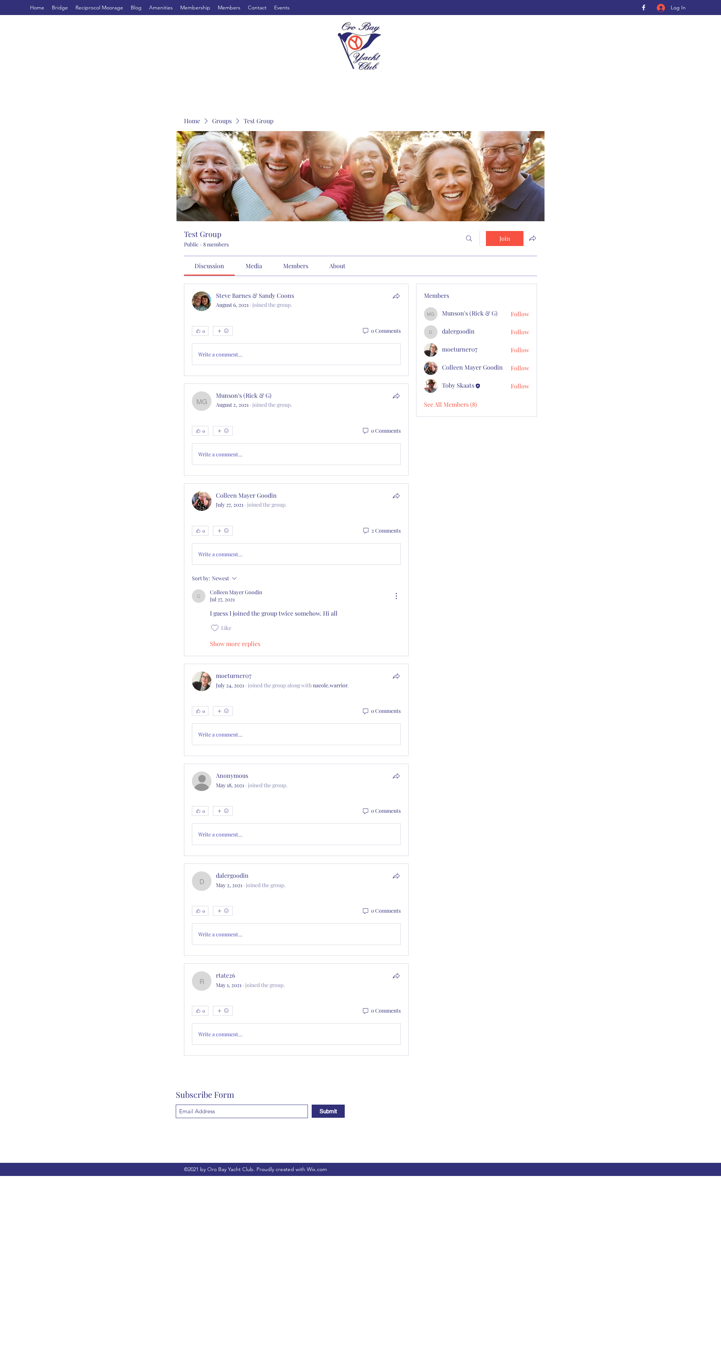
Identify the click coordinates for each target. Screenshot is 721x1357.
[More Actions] (396, 596)
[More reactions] (223, 331)
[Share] (396, 295)
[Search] (469, 238)
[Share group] (532, 238)
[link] (209, 266)
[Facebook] (643, 7)
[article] (296, 330)
